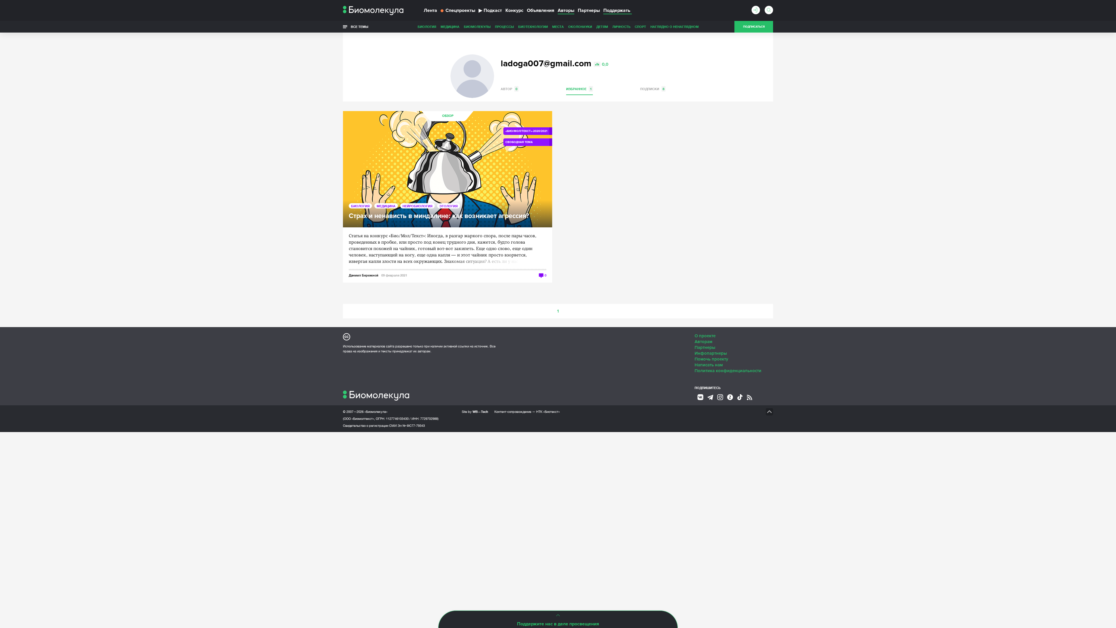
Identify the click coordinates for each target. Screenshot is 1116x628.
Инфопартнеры (711, 353)
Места (558, 26)
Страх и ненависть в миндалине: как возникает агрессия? (439, 216)
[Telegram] (710, 397)
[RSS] (749, 397)
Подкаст (490, 10)
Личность (621, 26)
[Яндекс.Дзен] (730, 397)
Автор (509, 89)
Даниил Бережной (363, 275)
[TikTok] (740, 397)
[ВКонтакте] (700, 397)
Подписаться (754, 26)
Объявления (540, 10)
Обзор (447, 116)
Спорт (640, 26)
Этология (448, 206)
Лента (430, 10)
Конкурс (514, 10)
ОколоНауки (580, 26)
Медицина (450, 26)
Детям (602, 26)
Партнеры (589, 10)
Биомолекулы (477, 26)
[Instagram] (720, 397)
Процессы (504, 26)
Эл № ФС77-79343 (411, 425)
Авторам (703, 341)
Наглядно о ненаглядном (674, 26)
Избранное (579, 89)
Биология (427, 26)
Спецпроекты (460, 10)
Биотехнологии (533, 26)
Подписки (652, 89)
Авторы (566, 10)
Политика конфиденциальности (728, 370)
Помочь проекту (711, 359)
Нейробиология (417, 206)
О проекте (705, 335)
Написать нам (709, 364)
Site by (475, 411)
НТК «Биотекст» (548, 411)
